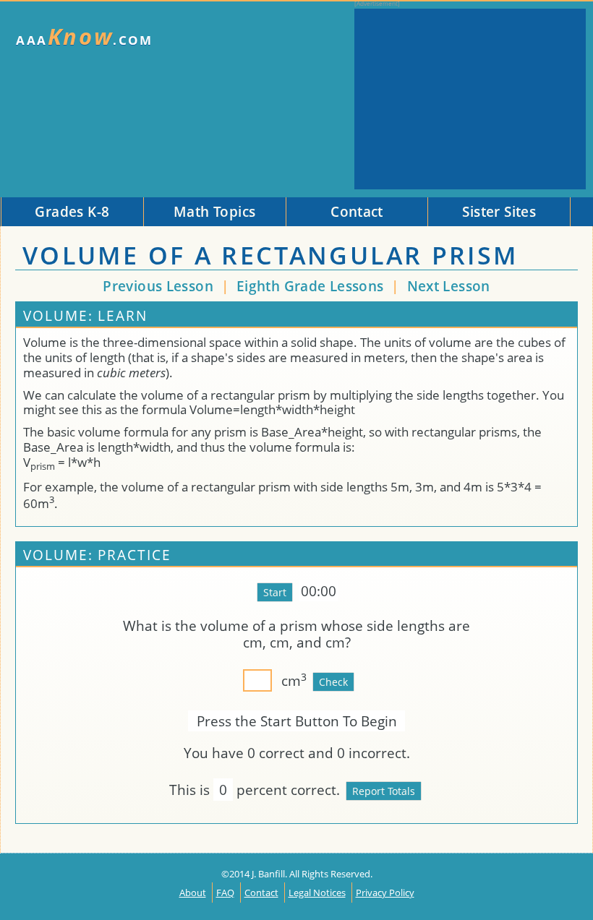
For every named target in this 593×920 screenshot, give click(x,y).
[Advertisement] (470, 99)
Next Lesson (448, 286)
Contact (261, 892)
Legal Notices (317, 892)
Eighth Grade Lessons (312, 286)
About (192, 892)
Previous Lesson (158, 286)
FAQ (225, 892)
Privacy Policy (385, 892)
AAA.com (84, 36)
